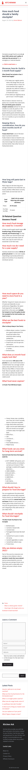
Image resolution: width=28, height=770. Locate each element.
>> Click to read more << (9, 64)
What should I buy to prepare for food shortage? (14, 488)
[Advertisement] (14, 36)
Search (22, 675)
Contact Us (6, 753)
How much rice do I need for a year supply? (13, 247)
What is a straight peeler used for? (12, 698)
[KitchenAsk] (2, 2)
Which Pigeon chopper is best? (11, 714)
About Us (5, 751)
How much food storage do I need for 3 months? (12, 224)
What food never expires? (13, 381)
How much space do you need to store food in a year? (12, 295)
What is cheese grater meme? (13, 605)
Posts (6, 603)
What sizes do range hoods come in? (13, 701)
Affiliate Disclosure (8, 759)
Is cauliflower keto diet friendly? (12, 704)
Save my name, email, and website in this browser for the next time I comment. (14, 658)
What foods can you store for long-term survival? (13, 450)
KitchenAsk (10, 3)
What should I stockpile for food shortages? (12, 515)
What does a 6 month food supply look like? (13, 356)
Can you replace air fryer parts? (11, 711)
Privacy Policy (7, 756)
